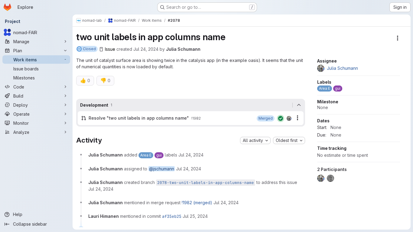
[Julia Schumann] (289, 118)
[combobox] (255, 140)
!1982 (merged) (197, 202)
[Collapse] (298, 105)
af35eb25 (171, 216)
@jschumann (161, 168)
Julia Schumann (183, 49)
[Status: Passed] (280, 118)
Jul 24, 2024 (145, 49)
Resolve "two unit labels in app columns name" (139, 118)
